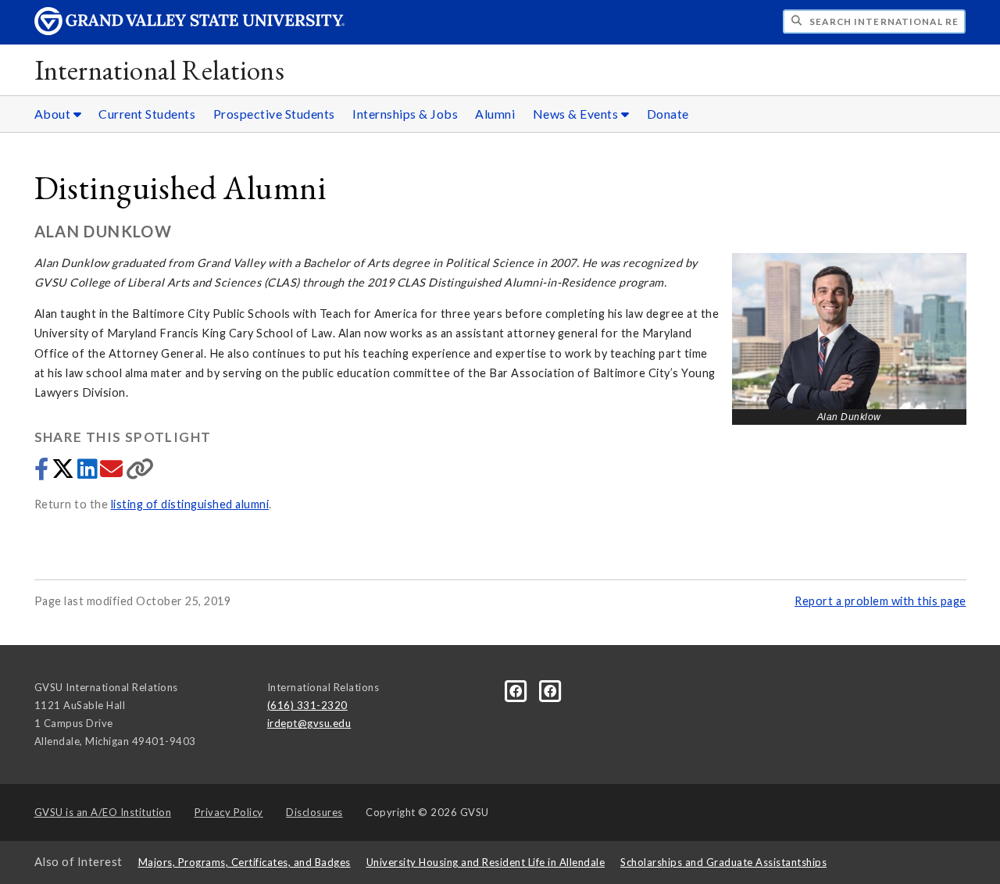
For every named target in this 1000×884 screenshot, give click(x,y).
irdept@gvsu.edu (309, 723)
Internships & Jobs (405, 113)
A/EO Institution (103, 812)
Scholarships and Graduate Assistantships (723, 862)
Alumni (495, 113)
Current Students (146, 113)
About (53, 113)
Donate (668, 113)
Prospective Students (274, 113)
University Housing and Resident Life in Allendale (485, 862)
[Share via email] (113, 472)
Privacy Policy (229, 812)
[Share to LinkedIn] (88, 472)
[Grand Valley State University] (189, 30)
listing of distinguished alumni (190, 504)
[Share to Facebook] (43, 472)
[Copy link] (140, 472)
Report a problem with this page (880, 601)
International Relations (159, 69)
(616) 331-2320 (307, 705)
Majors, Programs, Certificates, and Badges (244, 862)
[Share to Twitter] (64, 472)
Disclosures (314, 812)
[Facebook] (517, 690)
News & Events (577, 113)
